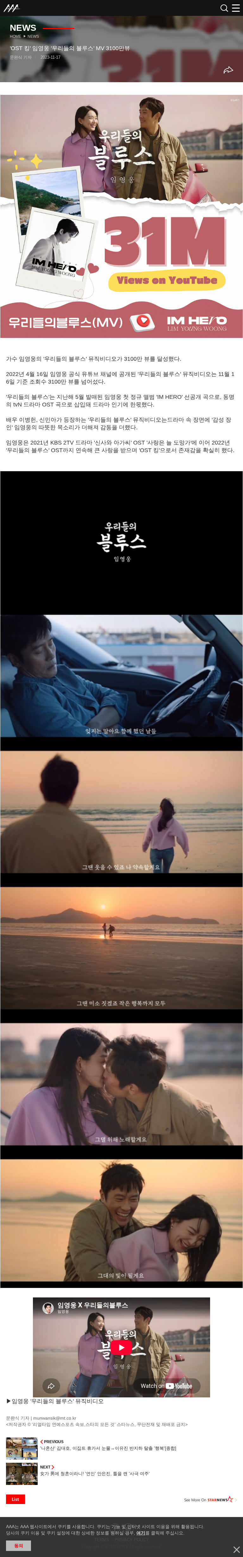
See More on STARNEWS (210, 1499)
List (15, 1499)
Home (15, 36)
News (33, 36)
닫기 (237, 1550)
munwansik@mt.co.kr (54, 1418)
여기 (140, 1532)
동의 (18, 1545)
